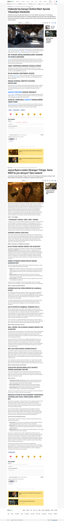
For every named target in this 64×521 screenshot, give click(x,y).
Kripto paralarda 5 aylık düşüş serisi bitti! (50, 192)
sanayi (19, 52)
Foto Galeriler (17, 513)
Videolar (22, 513)
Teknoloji (42, 510)
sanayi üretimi (16, 49)
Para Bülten (10, 6)
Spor (37, 510)
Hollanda (10, 49)
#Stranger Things (12, 452)
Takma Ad (9, 463)
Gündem (27, 510)
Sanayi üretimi (15, 92)
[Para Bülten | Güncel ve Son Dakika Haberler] (10, 510)
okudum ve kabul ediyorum (18, 134)
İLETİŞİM (55, 510)
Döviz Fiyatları (27, 513)
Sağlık (39, 510)
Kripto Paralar (38, 513)
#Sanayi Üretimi (16, 110)
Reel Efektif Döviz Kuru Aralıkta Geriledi (53, 27)
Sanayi (9, 59)
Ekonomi (24, 510)
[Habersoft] (55, 520)
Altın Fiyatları (33, 513)
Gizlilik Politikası (47, 510)
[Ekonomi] (51, 186)
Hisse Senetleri (44, 513)
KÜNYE (52, 510)
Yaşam (14, 167)
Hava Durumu (50, 513)
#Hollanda (22, 110)
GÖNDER (42, 134)
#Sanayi (10, 110)
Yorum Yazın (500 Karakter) (12, 126)
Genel (14, 6)
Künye (9, 513)
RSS (8, 520)
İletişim (12, 513)
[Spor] (51, 33)
